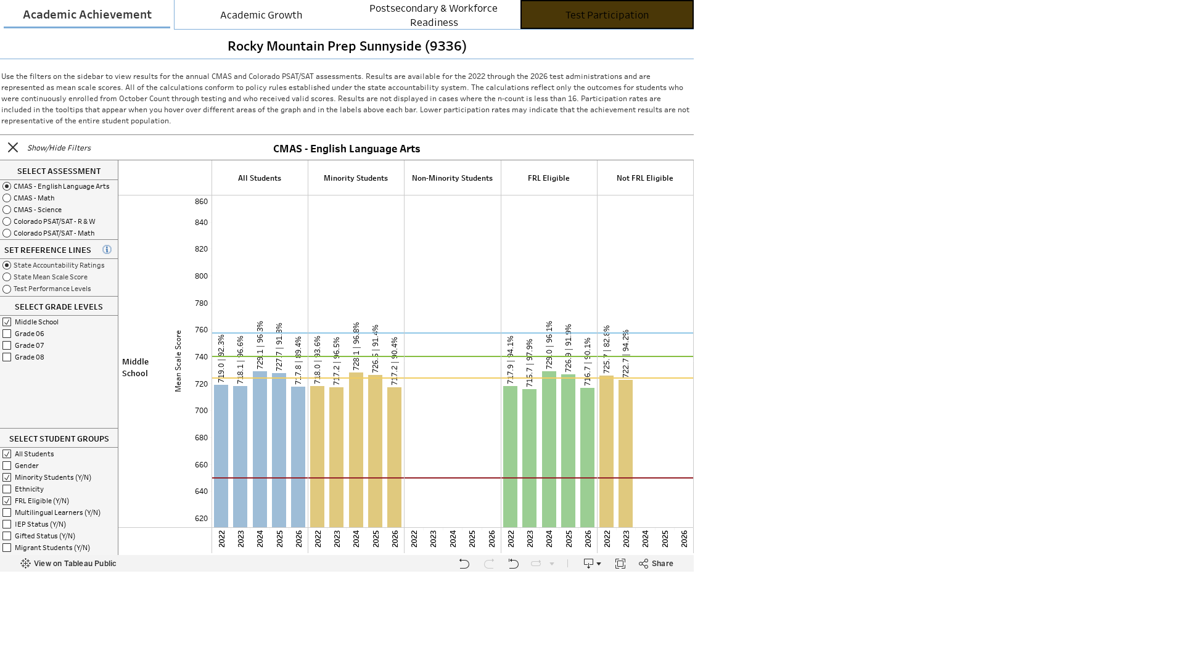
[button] (13, 147)
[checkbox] (59, 453)
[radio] (59, 186)
